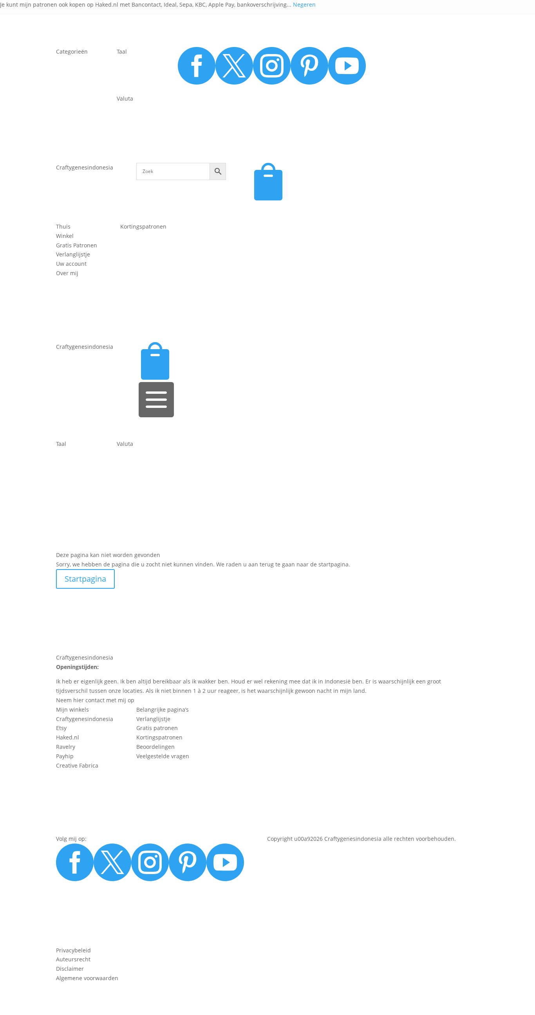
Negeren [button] (304, 4)
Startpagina (85, 578)
